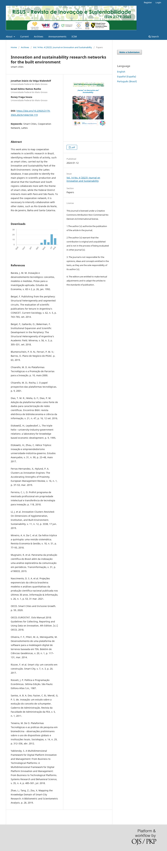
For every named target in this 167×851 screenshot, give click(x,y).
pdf (73, 147)
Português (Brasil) (127, 81)
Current (24, 36)
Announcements (57, 36)
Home (14, 47)
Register (148, 2)
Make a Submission (129, 52)
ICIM (74, 36)
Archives (38, 36)
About (9, 36)
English (121, 71)
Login (158, 2)
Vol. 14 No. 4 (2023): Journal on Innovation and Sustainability (62, 47)
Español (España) (126, 76)
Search (155, 36)
